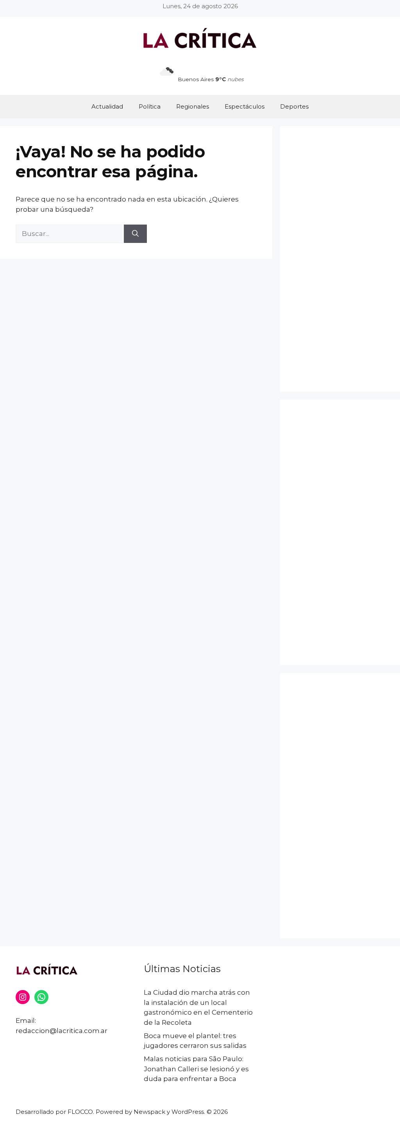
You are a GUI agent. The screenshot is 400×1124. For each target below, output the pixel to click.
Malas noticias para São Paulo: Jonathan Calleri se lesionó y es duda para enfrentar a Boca (196, 1069)
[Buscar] (135, 234)
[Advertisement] (340, 259)
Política (150, 106)
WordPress (187, 1111)
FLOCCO (80, 1111)
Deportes (294, 106)
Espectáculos (244, 106)
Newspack (149, 1111)
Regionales (192, 106)
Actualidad (107, 106)
